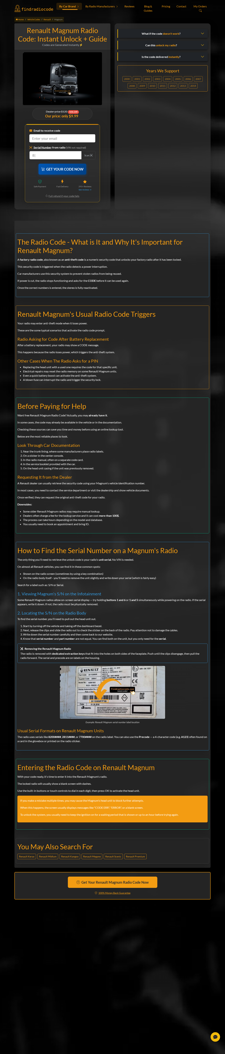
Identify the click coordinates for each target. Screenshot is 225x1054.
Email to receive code (47, 130)
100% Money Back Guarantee (114, 892)
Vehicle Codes (33, 19)
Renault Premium (135, 856)
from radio (60, 147)
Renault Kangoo (70, 856)
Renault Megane (92, 856)
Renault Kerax (26, 856)
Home (21, 19)
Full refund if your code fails (64, 195)
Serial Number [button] (43, 147)
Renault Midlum (48, 856)
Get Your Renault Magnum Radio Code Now (115, 882)
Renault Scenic (113, 856)
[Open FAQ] (215, 1037)
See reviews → (85, 189)
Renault (47, 19)
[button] (69, 6)
